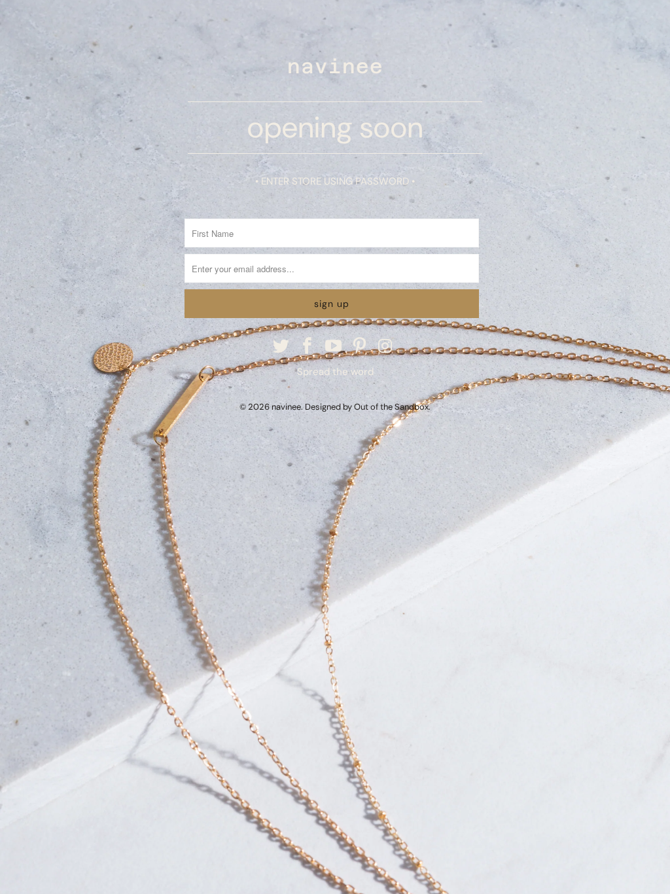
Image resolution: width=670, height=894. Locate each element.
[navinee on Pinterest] (360, 347)
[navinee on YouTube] (334, 347)
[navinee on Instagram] (386, 347)
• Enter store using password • (335, 181)
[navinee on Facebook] (307, 347)
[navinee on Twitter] (282, 347)
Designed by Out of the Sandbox (367, 406)
